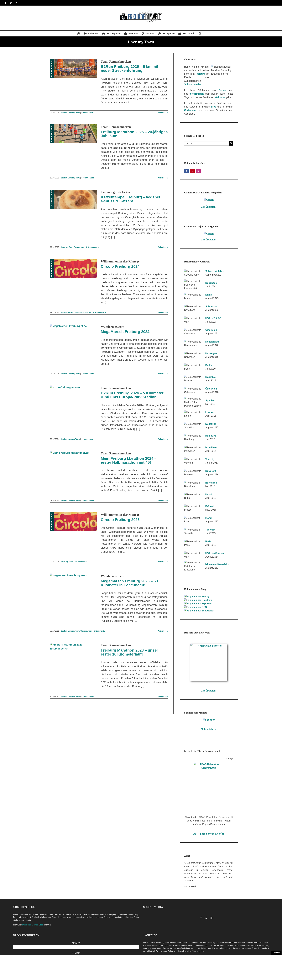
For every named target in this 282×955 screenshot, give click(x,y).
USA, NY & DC (213, 318)
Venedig (209, 459)
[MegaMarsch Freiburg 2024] (73, 333)
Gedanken (190, 110)
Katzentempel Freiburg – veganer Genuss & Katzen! (130, 199)
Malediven (211, 447)
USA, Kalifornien (214, 553)
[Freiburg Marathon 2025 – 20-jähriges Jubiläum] (73, 133)
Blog (213, 106)
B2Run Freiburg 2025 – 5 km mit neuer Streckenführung (129, 68)
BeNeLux (210, 471)
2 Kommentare (88, 374)
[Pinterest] (192, 171)
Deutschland (212, 341)
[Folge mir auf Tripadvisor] (199, 610)
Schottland (211, 306)
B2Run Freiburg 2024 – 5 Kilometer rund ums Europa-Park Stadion (132, 395)
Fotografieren (196, 94)
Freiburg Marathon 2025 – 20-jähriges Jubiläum (134, 134)
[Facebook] (186, 171)
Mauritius (210, 377)
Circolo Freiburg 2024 (120, 266)
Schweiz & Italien (214, 271)
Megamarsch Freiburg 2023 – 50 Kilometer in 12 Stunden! (129, 583)
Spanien (210, 400)
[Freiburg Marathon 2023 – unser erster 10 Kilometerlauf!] (73, 652)
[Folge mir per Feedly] (197, 596)
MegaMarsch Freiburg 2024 (125, 331)
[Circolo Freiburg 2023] (73, 521)
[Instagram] (198, 171)
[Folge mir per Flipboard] (198, 603)
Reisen (222, 90)
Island (208, 294)
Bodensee (211, 283)
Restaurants (79, 247)
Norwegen (211, 353)
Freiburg (200, 74)
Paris (208, 541)
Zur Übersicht (208, 207)
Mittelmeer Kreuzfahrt (217, 564)
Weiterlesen (163, 113)
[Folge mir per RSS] (196, 607)
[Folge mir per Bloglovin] (198, 600)
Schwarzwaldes (193, 84)
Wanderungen (86, 631)
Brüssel (209, 506)
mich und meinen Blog (32, 925)
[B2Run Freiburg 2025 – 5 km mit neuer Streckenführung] (73, 68)
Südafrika (210, 424)
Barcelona (211, 482)
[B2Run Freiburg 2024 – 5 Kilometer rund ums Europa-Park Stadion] (73, 395)
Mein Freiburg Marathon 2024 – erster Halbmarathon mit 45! (128, 460)
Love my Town (74, 113)
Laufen (64, 113)
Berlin (208, 365)
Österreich (211, 330)
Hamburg (210, 435)
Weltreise (220, 97)
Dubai (208, 494)
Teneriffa (210, 529)
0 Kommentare (88, 113)
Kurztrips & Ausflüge (70, 312)
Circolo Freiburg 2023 (120, 519)
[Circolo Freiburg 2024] (73, 268)
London (209, 412)
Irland (208, 518)
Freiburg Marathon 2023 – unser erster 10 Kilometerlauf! (129, 652)
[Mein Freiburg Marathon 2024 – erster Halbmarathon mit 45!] (73, 460)
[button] (200, 33)
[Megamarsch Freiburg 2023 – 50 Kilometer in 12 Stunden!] (73, 583)
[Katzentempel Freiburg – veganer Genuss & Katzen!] (73, 199)
